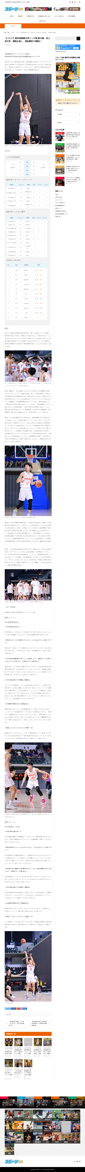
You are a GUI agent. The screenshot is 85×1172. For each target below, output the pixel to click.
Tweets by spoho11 (60, 51)
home (56, 194)
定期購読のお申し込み (44, 16)
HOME (11, 16)
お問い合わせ (42, 21)
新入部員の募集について (61, 214)
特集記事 (20, 16)
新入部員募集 (71, 16)
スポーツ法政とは (59, 16)
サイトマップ (58, 200)
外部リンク (58, 208)
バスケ (13, 26)
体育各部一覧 (30, 16)
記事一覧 (57, 216)
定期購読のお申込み (60, 211)
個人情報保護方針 (60, 205)
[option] (8, 1102)
